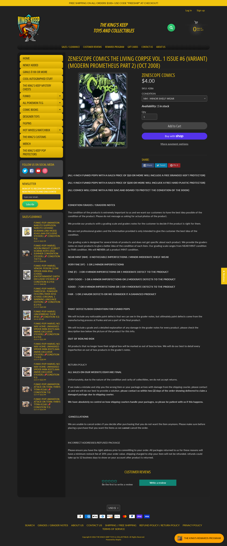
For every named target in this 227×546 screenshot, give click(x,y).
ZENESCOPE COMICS (158, 75)
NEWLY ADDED (30, 65)
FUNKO (43, 96)
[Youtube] (38, 171)
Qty (144, 111)
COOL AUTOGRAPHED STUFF (38, 79)
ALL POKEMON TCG (43, 103)
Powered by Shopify (113, 540)
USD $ (112, 507)
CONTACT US (147, 47)
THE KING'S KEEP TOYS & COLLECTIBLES (112, 537)
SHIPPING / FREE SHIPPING (120, 525)
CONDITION (149, 93)
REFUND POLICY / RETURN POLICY (159, 525)
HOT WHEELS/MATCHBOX (43, 131)
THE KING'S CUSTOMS (34, 137)
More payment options (174, 143)
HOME (26, 58)
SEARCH (30, 525)
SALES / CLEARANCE (71, 47)
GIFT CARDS (133, 47)
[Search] (171, 28)
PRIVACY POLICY (192, 525)
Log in (188, 10)
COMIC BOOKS (43, 110)
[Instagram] (45, 171)
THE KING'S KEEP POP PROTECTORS (34, 152)
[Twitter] (25, 171)
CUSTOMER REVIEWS (92, 47)
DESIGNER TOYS (31, 116)
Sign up (201, 10)
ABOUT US (160, 47)
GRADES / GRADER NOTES (53, 525)
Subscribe (30, 204)
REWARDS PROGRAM (114, 47)
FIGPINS (27, 123)
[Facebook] (31, 171)
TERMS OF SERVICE (113, 528)
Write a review (158, 482)
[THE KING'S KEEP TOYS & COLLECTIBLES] (28, 28)
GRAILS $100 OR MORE (35, 72)
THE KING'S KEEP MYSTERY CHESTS (37, 87)
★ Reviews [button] (224, 276)
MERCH (27, 144)
